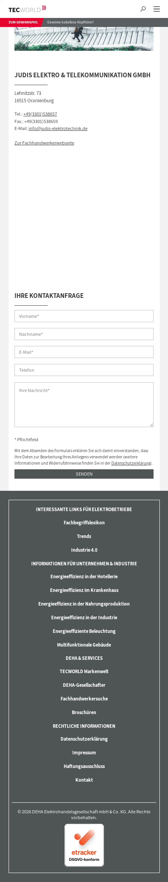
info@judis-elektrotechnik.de (58, 128)
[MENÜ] (156, 9)
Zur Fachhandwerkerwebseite (44, 142)
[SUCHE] (143, 9)
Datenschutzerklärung (130, 463)
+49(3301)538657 (40, 113)
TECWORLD (34, 8)
